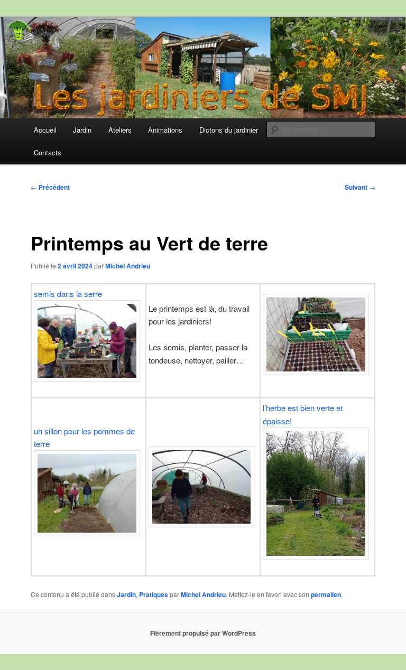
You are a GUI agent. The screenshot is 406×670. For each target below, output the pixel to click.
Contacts (47, 152)
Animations (165, 130)
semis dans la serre (68, 293)
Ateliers (120, 130)
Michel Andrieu (127, 266)
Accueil (45, 130)
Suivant (360, 187)
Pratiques (153, 594)
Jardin (82, 130)
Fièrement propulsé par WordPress (203, 633)
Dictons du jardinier (228, 130)
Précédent (50, 187)
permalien (326, 594)
